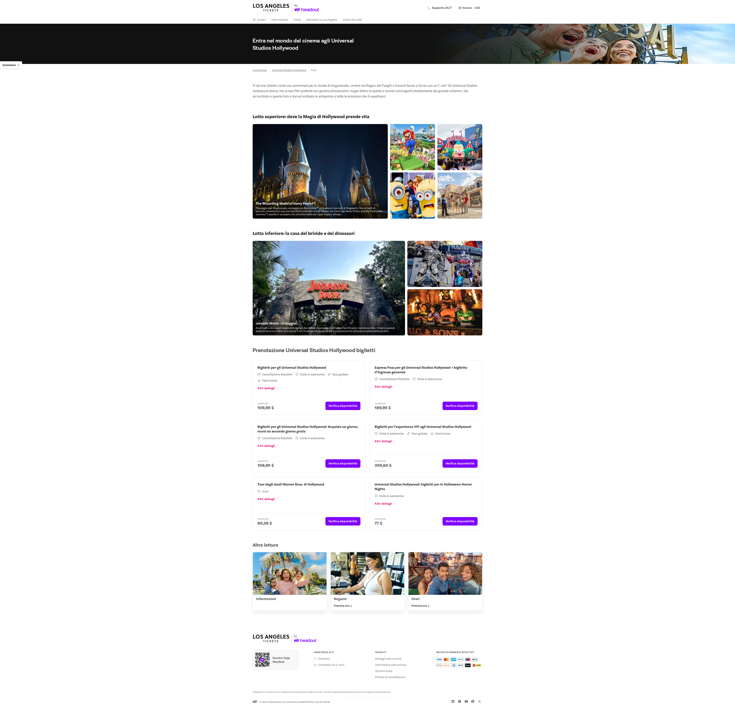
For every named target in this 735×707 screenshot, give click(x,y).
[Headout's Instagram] (459, 701)
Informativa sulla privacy (390, 665)
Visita (297, 19)
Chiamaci (324, 658)
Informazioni (279, 19)
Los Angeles (260, 69)
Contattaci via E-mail (331, 665)
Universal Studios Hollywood (289, 69)
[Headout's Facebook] (472, 701)
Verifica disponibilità (342, 406)
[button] (320, 171)
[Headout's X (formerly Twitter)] (479, 701)
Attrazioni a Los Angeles (322, 19)
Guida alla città (352, 19)
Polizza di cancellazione (390, 677)
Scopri (261, 19)
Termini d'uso (383, 671)
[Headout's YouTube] (466, 701)
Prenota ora (341, 605)
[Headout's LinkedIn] (452, 701)
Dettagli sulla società (388, 658)
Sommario (9, 65)
